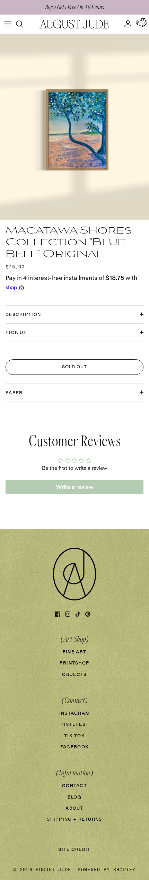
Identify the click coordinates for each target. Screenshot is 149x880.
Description (23, 315)
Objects (74, 674)
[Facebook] (57, 614)
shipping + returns (74, 819)
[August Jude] (74, 24)
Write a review (75, 487)
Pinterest (74, 724)
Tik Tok (74, 736)
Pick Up (16, 333)
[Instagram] (67, 614)
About (74, 808)
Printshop (75, 663)
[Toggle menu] (7, 24)
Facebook (74, 747)
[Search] (22, 24)
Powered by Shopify (106, 869)
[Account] (126, 24)
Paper (14, 393)
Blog (74, 797)
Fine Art (74, 652)
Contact (74, 786)
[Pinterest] (87, 614)
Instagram (74, 713)
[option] (74, 127)
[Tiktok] (77, 614)
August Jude (53, 869)
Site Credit (74, 849)
